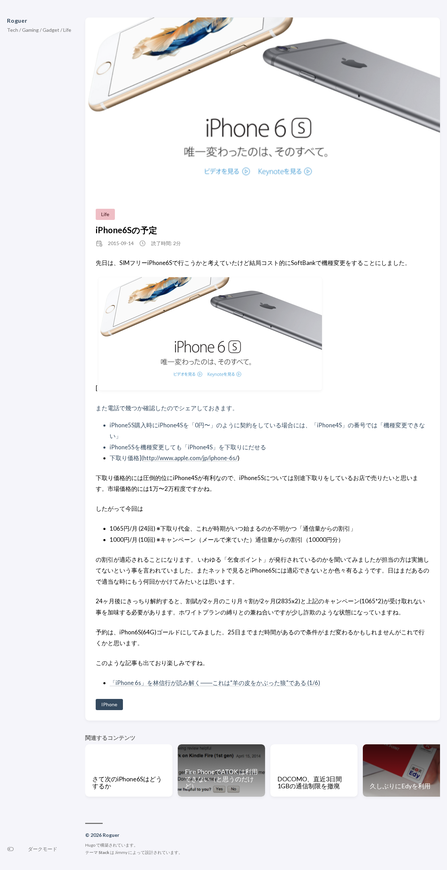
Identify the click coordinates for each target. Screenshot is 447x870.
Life (105, 214)
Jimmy (121, 852)
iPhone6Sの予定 (126, 230)
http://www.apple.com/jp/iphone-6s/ (190, 458)
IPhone (109, 704)
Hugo (90, 845)
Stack (103, 852)
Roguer (17, 20)
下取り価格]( (126, 458)
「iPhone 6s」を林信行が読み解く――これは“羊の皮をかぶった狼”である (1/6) (215, 682)
